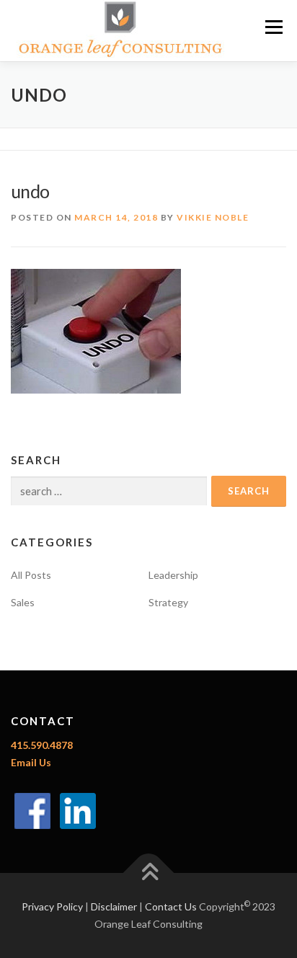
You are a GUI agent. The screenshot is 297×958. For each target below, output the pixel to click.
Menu (273, 27)
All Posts (31, 575)
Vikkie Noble (213, 217)
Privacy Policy (52, 906)
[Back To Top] (148, 873)
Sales (23, 602)
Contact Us (171, 906)
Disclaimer (114, 906)
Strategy (168, 602)
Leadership (173, 575)
